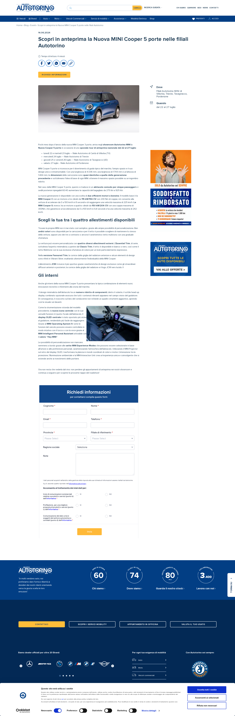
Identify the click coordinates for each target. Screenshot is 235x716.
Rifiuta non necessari (207, 705)
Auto (140, 660)
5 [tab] (73, 675)
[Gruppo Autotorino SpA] (35, 8)
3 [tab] (66, 675)
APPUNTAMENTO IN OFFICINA (142, 624)
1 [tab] (60, 675)
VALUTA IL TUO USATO (193, 624)
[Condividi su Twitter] (49, 66)
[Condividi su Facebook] (42, 66)
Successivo (112, 665)
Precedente (21, 665)
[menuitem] (181, 8)
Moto (140, 668)
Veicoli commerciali (146, 675)
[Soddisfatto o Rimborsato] (171, 191)
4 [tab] (69, 675)
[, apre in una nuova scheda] (29, 663)
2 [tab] (63, 675)
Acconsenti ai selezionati (207, 698)
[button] (213, 19)
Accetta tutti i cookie (207, 690)
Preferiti (200, 19)
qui (62, 699)
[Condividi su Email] (64, 66)
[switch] (83, 710)
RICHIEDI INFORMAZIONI (54, 75)
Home (19, 25)
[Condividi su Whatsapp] (56, 66)
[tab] (153, 7)
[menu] (197, 8)
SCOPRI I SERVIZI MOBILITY (92, 624)
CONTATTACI (41, 624)
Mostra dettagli (149, 710)
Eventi (33, 25)
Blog (26, 25)
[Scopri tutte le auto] (171, 259)
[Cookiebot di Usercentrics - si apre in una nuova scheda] (23, 711)
